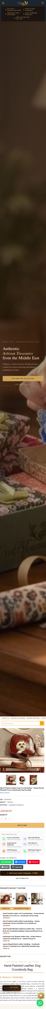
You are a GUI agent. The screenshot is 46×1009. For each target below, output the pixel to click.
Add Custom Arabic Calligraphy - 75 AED (22, 873)
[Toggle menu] (3, 3)
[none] (22, 750)
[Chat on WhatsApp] (40, 1003)
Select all (5, 908)
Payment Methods (33, 718)
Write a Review (4, 793)
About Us (5, 718)
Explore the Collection (23, 378)
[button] (22, 878)
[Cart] (43, 3)
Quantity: (4, 815)
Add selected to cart (21, 908)
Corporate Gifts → (23, 384)
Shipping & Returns (18, 718)
